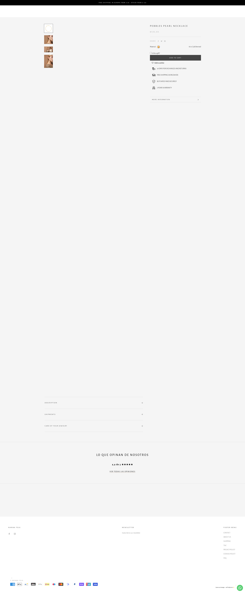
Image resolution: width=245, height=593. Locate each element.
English (214, 11)
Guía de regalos (38, 11)
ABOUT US (227, 537)
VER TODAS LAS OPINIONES (122, 472)
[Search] (231, 11)
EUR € (202, 11)
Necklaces (106, 11)
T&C (224, 545)
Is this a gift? (156, 53)
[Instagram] (15, 533)
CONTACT (226, 533)
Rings (120, 11)
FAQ (224, 558)
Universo (163, 11)
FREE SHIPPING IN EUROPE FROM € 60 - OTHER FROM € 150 (122, 2)
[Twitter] (161, 41)
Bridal (131, 11)
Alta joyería (146, 11)
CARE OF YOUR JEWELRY (56, 426)
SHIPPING (227, 541)
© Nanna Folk (16, 580)
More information (161, 99)
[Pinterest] (165, 41)
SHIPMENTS (50, 414)
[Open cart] (237, 11)
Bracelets (75, 11)
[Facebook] (158, 41)
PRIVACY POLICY (229, 550)
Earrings (90, 11)
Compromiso (58, 11)
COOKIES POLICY (229, 554)
